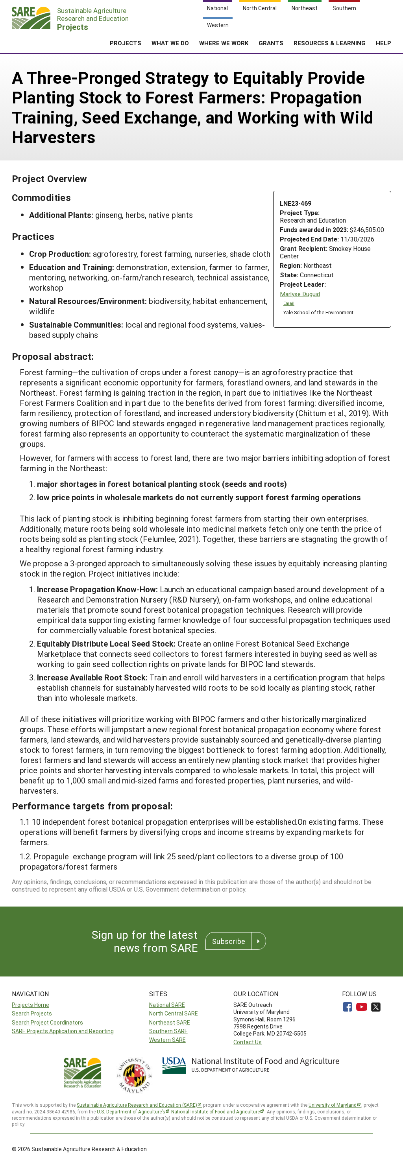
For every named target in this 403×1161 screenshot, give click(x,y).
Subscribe (228, 941)
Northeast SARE (169, 1022)
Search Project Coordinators (47, 1022)
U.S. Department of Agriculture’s (131, 1111)
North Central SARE (173, 1013)
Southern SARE (168, 1031)
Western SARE (167, 1039)
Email (288, 303)
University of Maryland (333, 1105)
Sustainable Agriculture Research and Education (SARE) (137, 1105)
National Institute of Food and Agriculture (215, 1111)
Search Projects (32, 1013)
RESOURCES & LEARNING (330, 43)
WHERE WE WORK (223, 43)
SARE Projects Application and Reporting (63, 1031)
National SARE (167, 1004)
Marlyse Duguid (300, 294)
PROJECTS (125, 43)
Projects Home (30, 1004)
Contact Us (247, 1042)
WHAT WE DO (170, 43)
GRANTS (271, 43)
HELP (383, 43)
